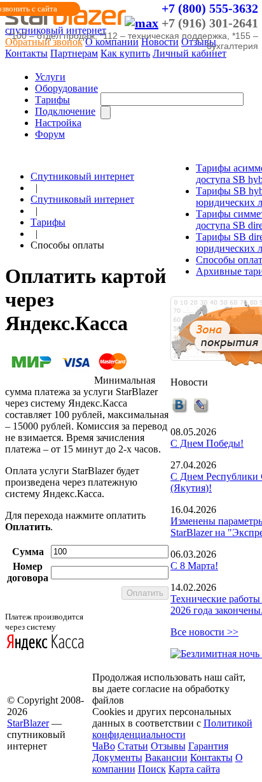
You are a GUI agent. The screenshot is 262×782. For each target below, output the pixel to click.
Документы (117, 757)
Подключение (65, 111)
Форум (50, 134)
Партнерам (74, 53)
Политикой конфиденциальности (172, 729)
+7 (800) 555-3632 (210, 8)
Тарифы (52, 99)
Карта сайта (194, 769)
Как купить (125, 53)
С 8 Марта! (194, 565)
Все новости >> (204, 631)
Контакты (26, 53)
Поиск (152, 769)
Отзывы (168, 746)
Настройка (58, 122)
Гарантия (208, 746)
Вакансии (166, 757)
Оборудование (66, 88)
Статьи (133, 746)
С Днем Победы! (207, 443)
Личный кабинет (189, 53)
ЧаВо (103, 746)
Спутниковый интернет (82, 176)
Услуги (50, 76)
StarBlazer (28, 723)
